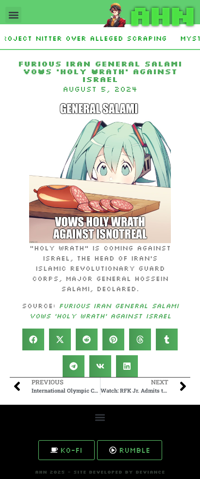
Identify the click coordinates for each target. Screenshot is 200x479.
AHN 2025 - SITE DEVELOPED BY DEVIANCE (100, 472)
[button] (13, 15)
